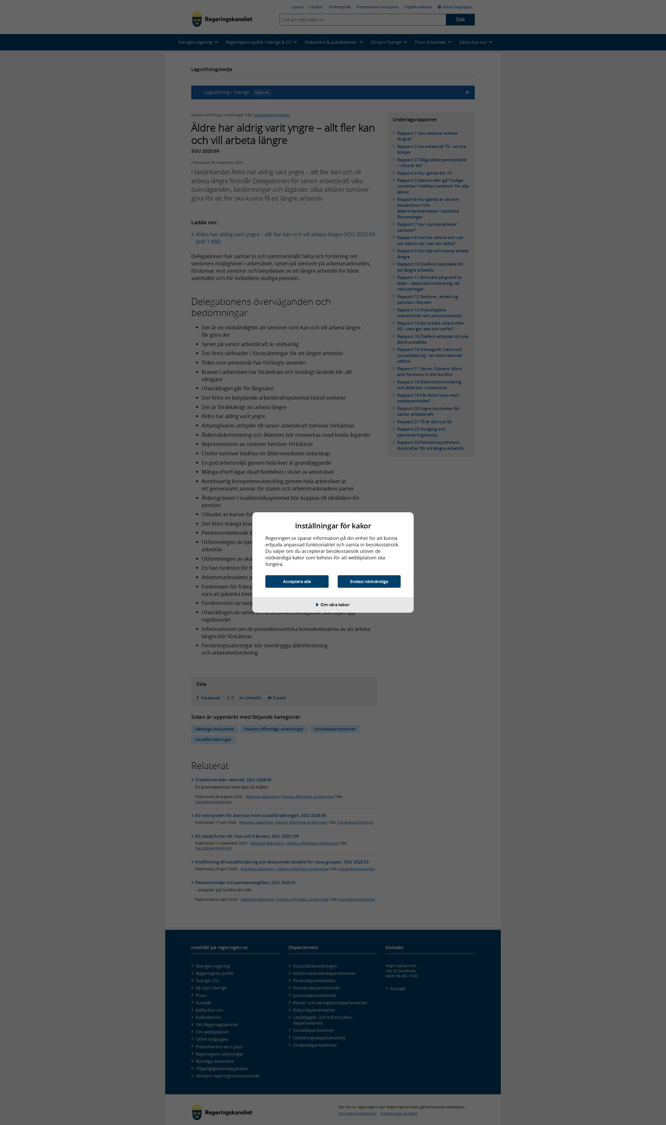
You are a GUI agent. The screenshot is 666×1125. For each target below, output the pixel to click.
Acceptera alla (297, 581)
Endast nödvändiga (369, 581)
